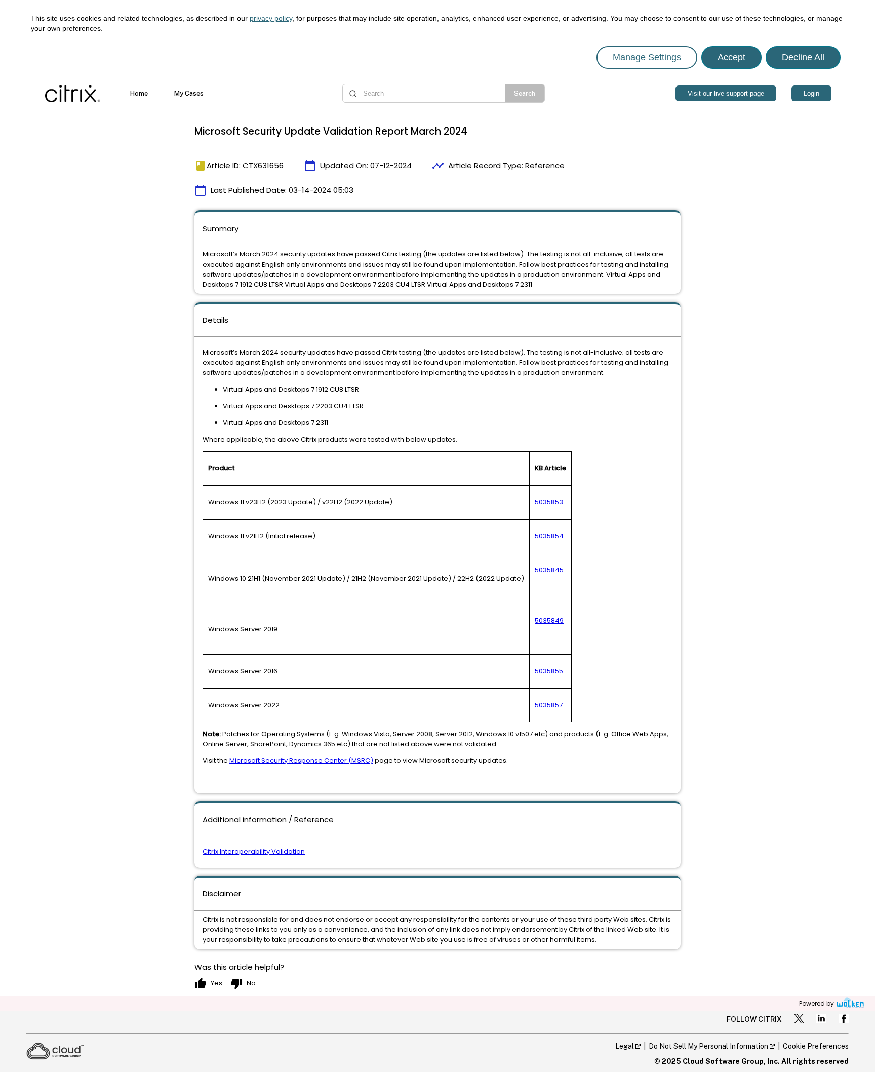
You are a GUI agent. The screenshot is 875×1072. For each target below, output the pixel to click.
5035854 (549, 536)
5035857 (549, 705)
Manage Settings (647, 57)
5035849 (549, 620)
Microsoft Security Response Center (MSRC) (301, 760)
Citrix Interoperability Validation (254, 851)
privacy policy (271, 18)
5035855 (549, 671)
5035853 (549, 502)
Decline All (803, 57)
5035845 (549, 570)
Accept (731, 57)
